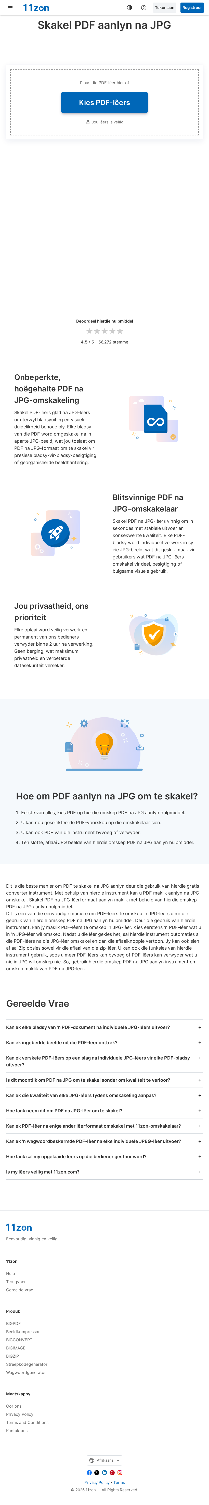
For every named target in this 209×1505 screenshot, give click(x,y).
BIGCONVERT (19, 1339)
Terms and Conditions (27, 1422)
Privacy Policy (19, 1414)
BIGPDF (13, 1323)
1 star (89, 331)
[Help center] (144, 8)
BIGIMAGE (15, 1347)
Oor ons (13, 1406)
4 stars (112, 331)
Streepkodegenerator (26, 1364)
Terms (119, 1482)
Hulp (10, 1273)
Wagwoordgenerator (26, 1372)
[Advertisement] (104, 46)
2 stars (97, 331)
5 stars (120, 331)
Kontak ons (17, 1430)
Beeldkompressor (23, 1331)
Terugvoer (16, 1281)
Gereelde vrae (19, 1289)
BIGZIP (12, 1356)
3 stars (104, 331)
